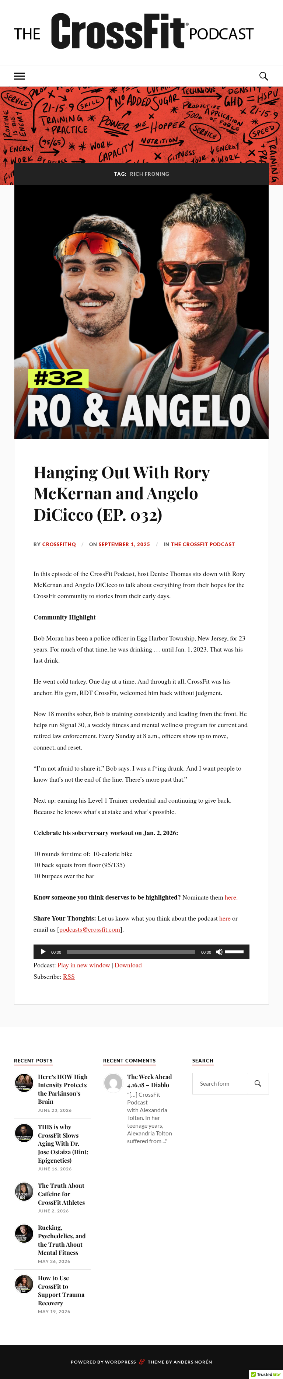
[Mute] (219, 952)
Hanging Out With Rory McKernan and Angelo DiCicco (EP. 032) (122, 493)
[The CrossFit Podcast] (141, 43)
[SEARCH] (258, 1084)
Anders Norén (193, 1362)
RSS (69, 976)
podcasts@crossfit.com (89, 929)
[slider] (235, 951)
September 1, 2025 (124, 544)
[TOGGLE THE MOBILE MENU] (19, 76)
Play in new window (83, 964)
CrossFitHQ (59, 544)
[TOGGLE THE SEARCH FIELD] (263, 76)
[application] (141, 952)
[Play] (43, 952)
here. (230, 897)
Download (128, 964)
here (225, 918)
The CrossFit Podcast (203, 544)
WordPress (120, 1362)
